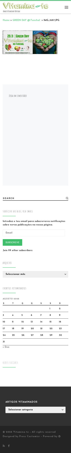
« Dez (6, 347)
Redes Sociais (10, 362)
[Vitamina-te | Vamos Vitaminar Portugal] (25, 5)
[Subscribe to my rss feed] (4, 446)
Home (6, 20)
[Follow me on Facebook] (8, 446)
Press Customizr (29, 436)
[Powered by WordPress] (59, 436)
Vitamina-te (21, 432)
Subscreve (12, 242)
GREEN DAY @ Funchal (27, 20)
